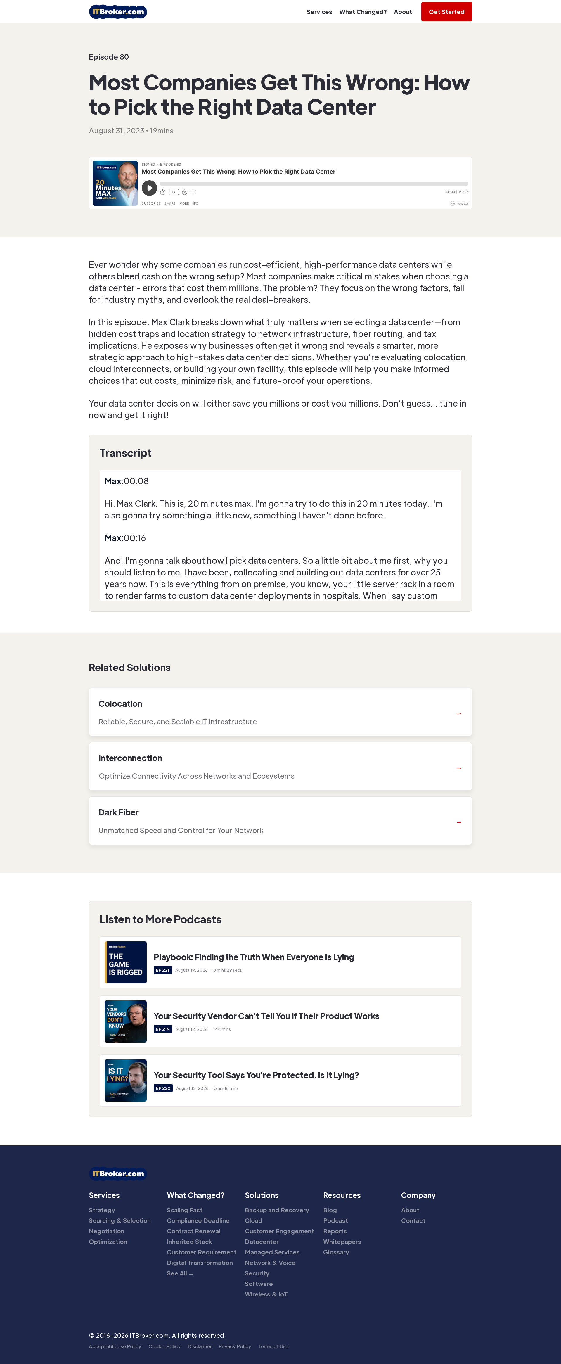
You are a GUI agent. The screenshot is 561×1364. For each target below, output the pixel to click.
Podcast (335, 1220)
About (403, 11)
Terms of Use (273, 1346)
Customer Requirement (201, 1252)
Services (319, 11)
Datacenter (262, 1241)
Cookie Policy (164, 1346)
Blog (330, 1210)
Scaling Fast (184, 1210)
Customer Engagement (279, 1231)
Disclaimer (200, 1346)
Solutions (262, 1194)
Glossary (336, 1252)
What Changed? (363, 11)
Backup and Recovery (277, 1210)
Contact (413, 1220)
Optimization (108, 1241)
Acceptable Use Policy (115, 1346)
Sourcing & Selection (120, 1220)
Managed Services (272, 1252)
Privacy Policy (235, 1346)
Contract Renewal (193, 1231)
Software (259, 1283)
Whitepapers (342, 1241)
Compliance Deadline (198, 1220)
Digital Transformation (200, 1262)
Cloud (253, 1220)
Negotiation (106, 1231)
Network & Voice (270, 1262)
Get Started (447, 11)
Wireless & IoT (266, 1294)
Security (257, 1273)
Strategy (102, 1210)
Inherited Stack (189, 1241)
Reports (335, 1231)
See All (180, 1273)
